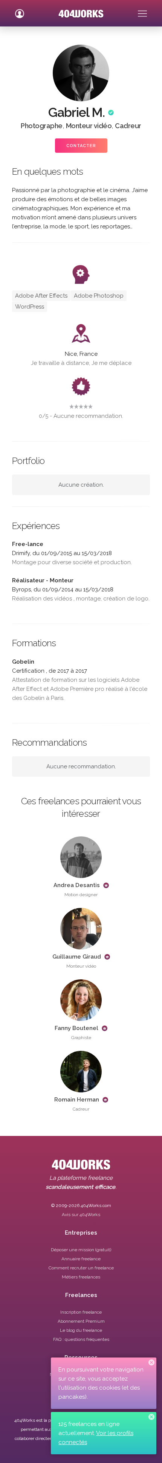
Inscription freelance (81, 1312)
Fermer (151, 1362)
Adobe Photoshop (99, 295)
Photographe (42, 126)
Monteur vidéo (89, 126)
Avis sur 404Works (81, 1214)
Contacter (81, 145)
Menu (142, 10)
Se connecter (19, 10)
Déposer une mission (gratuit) (81, 1249)
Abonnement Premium (81, 1321)
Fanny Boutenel (76, 1028)
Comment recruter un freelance (81, 1268)
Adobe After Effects (41, 295)
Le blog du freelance (81, 1330)
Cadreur (128, 126)
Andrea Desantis (76, 885)
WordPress (29, 306)
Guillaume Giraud (76, 956)
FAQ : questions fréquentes (81, 1339)
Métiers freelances (81, 1277)
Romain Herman (76, 1099)
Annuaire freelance (81, 1258)
